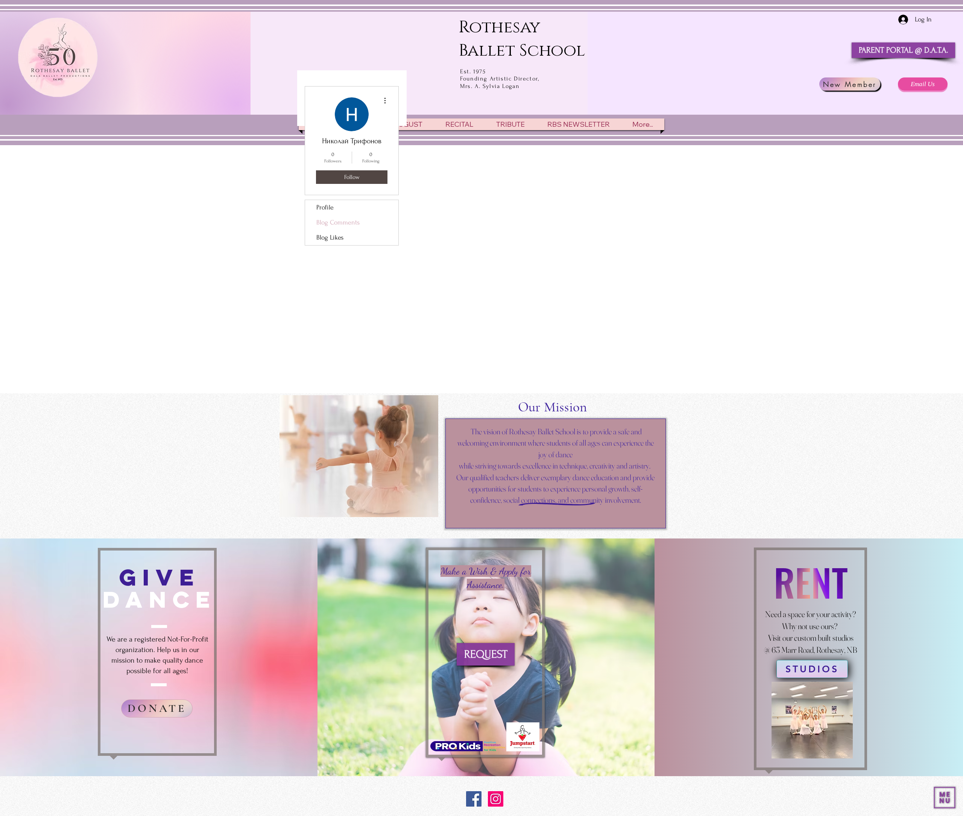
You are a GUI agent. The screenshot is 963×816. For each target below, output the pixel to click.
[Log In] (898, 19)
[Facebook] (474, 799)
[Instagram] (495, 799)
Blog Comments (338, 222)
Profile (325, 207)
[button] (944, 797)
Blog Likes (329, 237)
